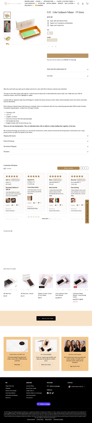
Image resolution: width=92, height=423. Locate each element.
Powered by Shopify (58, 419)
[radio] (50, 33)
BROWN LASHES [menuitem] (29, 1)
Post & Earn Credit (31, 388)
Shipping (8, 388)
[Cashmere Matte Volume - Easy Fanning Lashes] (80, 288)
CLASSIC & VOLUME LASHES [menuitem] (65, 1)
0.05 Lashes (13, 269)
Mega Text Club (10, 386)
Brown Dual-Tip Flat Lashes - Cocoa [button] (32, 208)
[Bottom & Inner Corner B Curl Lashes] (46, 286)
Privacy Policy (40, 419)
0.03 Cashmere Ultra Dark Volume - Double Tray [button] (76, 211)
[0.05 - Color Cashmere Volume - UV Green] (10, 248)
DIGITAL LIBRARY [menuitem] (51, 3)
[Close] (87, 201)
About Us (8, 397)
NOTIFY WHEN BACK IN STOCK (87, 213)
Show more (45, 218)
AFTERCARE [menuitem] (41, 3)
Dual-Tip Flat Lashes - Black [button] (54, 211)
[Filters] (82, 168)
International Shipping (12, 395)
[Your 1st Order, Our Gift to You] (17, 346)
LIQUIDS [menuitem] (38, 1)
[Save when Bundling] (46, 346)
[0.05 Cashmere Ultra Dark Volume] (63, 286)
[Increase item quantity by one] (56, 46)
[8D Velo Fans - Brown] (28, 286)
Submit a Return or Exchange (34, 393)
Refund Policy (48, 419)
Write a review (68, 168)
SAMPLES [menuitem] (60, 3)
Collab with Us (30, 390)
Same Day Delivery (10, 393)
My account (29, 397)
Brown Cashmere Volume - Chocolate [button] (10, 211)
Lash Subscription (31, 395)
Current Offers (30, 386)
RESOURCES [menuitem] (28, 5)
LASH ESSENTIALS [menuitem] (30, 3)
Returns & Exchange (11, 390)
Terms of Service (31, 419)
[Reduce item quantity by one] (49, 46)
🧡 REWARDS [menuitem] (39, 5)
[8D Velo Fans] (11, 286)
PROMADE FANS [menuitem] (48, 1)
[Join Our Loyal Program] (75, 346)
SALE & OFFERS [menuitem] (69, 3)
